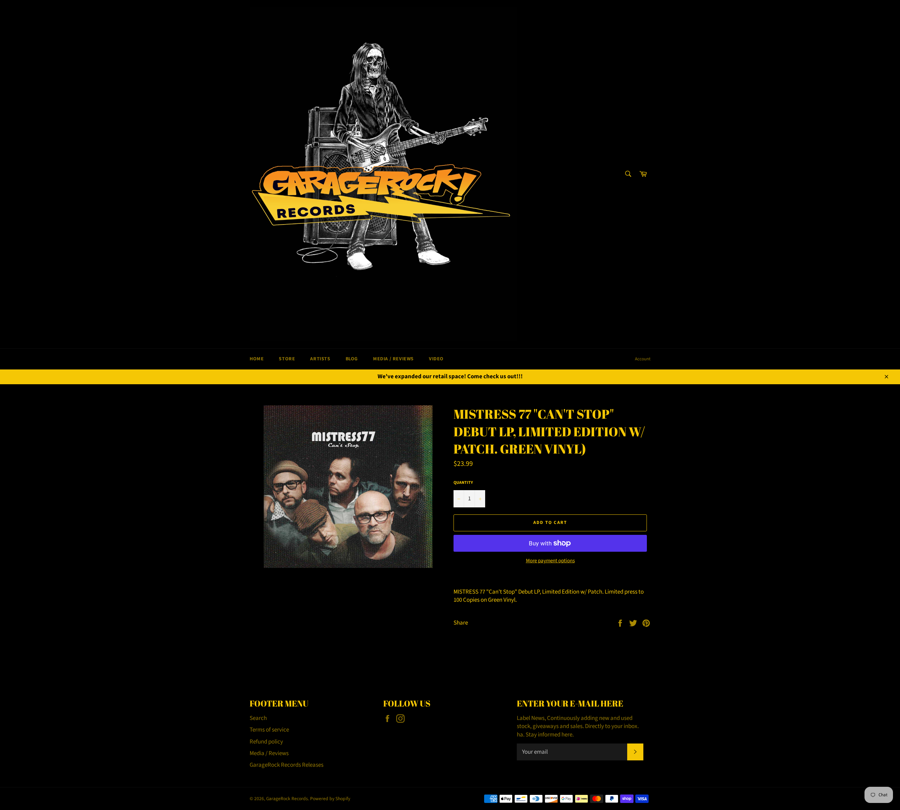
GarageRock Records (287, 798)
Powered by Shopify (330, 798)
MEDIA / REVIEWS (393, 358)
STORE (287, 358)
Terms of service (269, 730)
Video (436, 358)
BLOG (352, 358)
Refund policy (266, 742)
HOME (257, 358)
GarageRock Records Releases (286, 765)
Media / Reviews (269, 753)
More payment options (550, 560)
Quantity (463, 483)
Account (642, 359)
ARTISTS (320, 358)
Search (258, 718)
